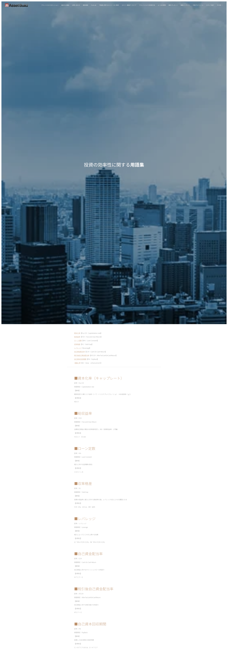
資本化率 (77, 333)
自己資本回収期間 (80, 359)
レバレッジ (78, 348)
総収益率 (77, 337)
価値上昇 (78, 363)
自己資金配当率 (79, 352)
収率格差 (77, 344)
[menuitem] (50, 5)
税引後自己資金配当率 (81, 355)
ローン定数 (78, 340)
